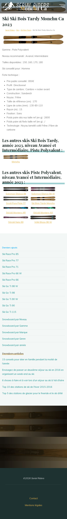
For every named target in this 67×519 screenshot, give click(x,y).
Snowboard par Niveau (14, 319)
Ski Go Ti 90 (8, 305)
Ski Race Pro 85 (10, 254)
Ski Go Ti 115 (9, 312)
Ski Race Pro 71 (10, 267)
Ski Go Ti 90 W (10, 299)
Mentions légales (33, 505)
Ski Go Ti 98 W (10, 286)
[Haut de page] (55, 507)
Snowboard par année (14, 345)
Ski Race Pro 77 (10, 260)
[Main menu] (62, 5)
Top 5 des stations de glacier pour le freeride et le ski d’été (32, 393)
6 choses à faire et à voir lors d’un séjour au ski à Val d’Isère (33, 380)
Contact (33, 498)
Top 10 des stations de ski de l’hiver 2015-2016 (27, 387)
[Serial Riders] (25, 5)
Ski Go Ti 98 (8, 292)
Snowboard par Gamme (15, 325)
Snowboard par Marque (14, 332)
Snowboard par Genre (14, 338)
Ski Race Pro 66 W (12, 273)
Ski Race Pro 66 (10, 279)
